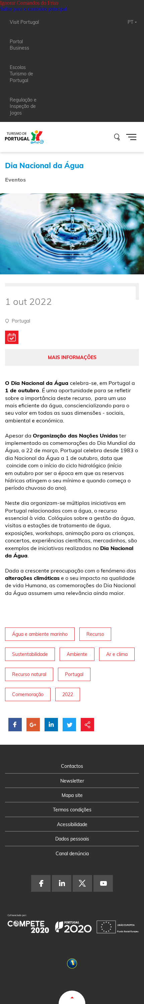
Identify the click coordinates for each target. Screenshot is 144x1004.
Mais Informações (72, 357)
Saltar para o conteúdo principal (33, 9)
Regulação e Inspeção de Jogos (23, 106)
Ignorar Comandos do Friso (29, 3)
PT (130, 22)
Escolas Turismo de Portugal (21, 73)
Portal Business (19, 45)
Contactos (72, 766)
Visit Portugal (24, 22)
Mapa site (72, 795)
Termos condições (72, 810)
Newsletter (72, 781)
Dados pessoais (72, 839)
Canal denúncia (72, 854)
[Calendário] (11, 337)
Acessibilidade (72, 824)
